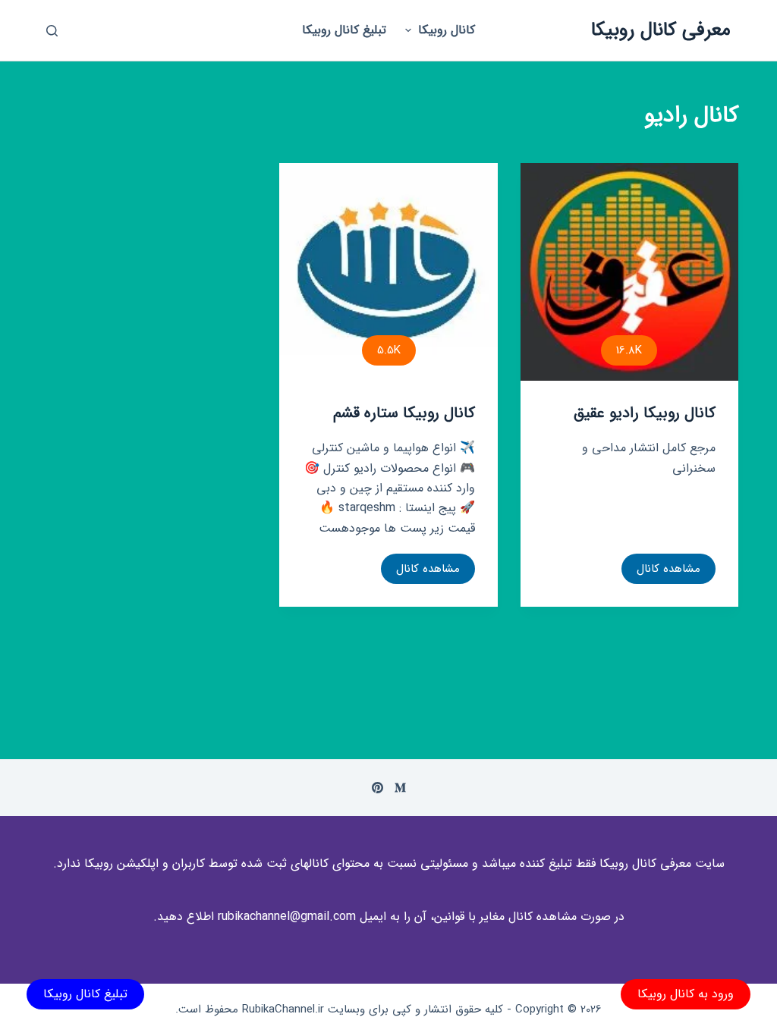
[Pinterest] (377, 787)
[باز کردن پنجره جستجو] (52, 30)
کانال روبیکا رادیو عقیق (645, 413)
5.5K (389, 350)
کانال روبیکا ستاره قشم (404, 413)
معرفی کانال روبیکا (661, 30)
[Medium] (400, 787)
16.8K (629, 350)
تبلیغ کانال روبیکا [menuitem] (344, 29)
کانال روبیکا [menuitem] (446, 29)
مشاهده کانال (668, 572)
